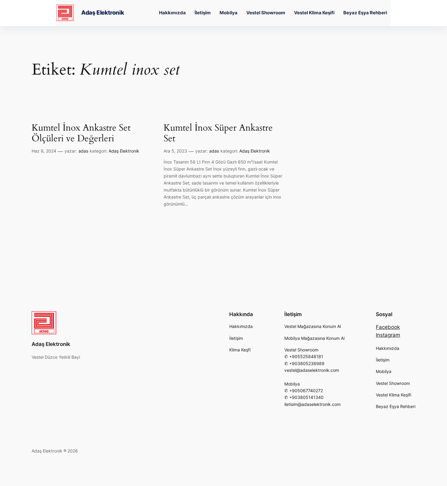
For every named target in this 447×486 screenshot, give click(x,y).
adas (83, 150)
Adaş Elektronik (102, 12)
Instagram (388, 335)
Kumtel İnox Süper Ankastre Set (218, 133)
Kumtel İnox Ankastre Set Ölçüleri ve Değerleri (81, 133)
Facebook (388, 327)
